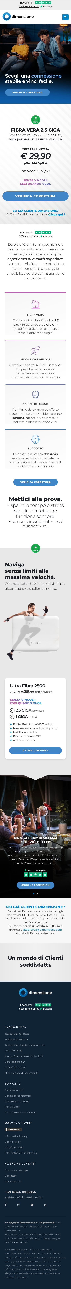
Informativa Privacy (16, 1136)
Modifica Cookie (14, 1147)
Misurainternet (13, 1050)
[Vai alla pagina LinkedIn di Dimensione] (44, 1205)
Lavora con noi (13, 1181)
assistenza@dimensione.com (42, 929)
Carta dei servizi (14, 1090)
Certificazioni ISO (15, 1061)
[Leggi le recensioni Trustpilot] (35, 873)
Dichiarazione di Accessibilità (21, 1072)
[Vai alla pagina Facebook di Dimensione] (5, 1205)
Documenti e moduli (17, 1101)
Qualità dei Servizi (15, 1067)
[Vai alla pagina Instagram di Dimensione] (17, 1205)
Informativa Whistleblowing (21, 1152)
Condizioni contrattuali (18, 1095)
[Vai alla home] (35, 992)
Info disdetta (12, 1106)
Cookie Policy (12, 1141)
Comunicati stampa (16, 1170)
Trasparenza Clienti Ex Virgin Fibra (24, 1045)
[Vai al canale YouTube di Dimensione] (31, 1205)
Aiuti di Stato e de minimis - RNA (24, 1056)
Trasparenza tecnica (16, 1039)
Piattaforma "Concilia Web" (20, 1112)
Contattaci (11, 1175)
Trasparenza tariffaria (17, 1033)
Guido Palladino (19, 1242)
